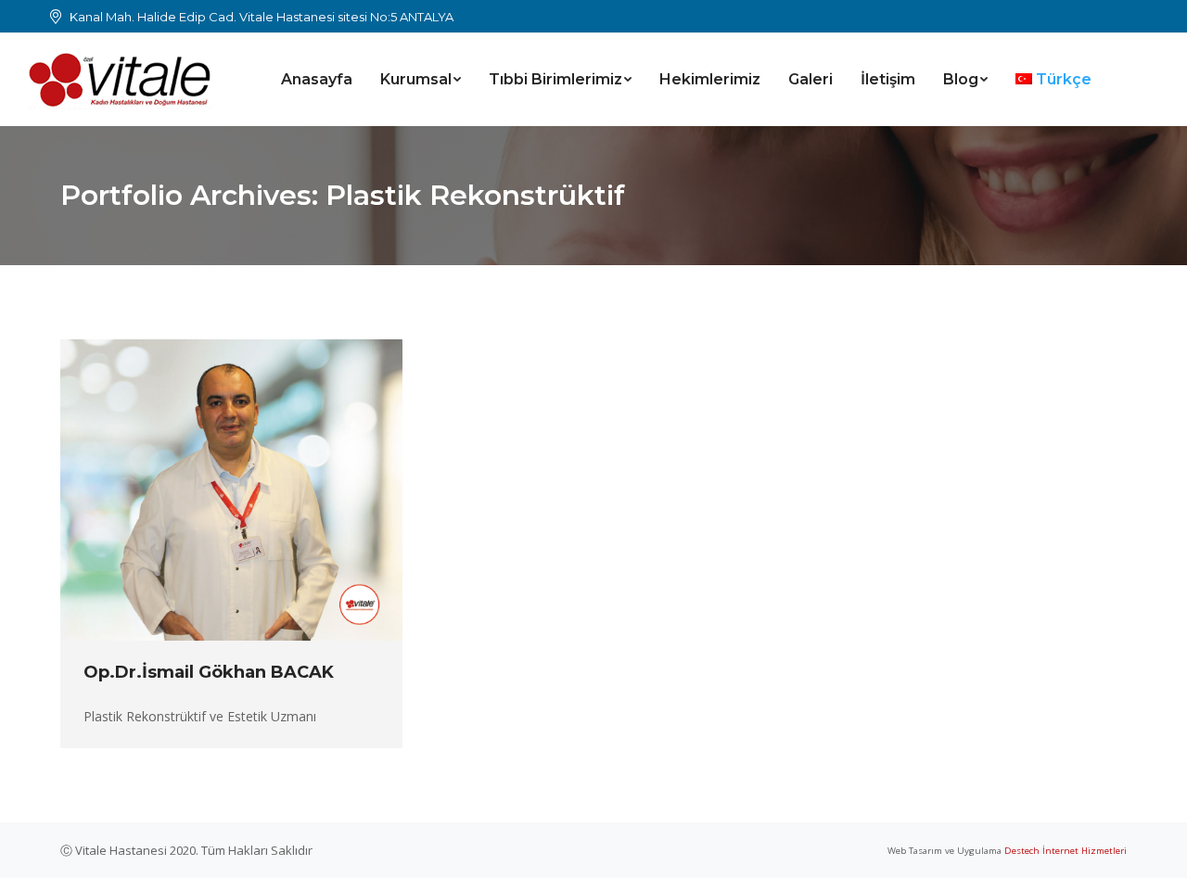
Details (256, 490)
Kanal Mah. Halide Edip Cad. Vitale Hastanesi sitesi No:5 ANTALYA (261, 16)
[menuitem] (316, 79)
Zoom (206, 490)
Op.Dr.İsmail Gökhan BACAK (208, 672)
